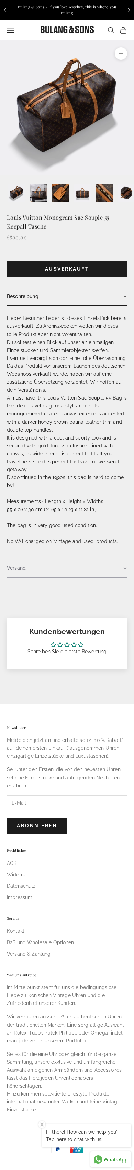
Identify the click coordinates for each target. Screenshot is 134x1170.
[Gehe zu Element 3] (60, 192)
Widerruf (17, 874)
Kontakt (15, 931)
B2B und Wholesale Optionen (40, 942)
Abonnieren (37, 825)
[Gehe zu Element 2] (38, 192)
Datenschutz (21, 886)
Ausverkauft (67, 269)
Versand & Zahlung (29, 954)
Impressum (19, 897)
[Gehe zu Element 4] (82, 192)
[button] (67, 297)
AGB (11, 863)
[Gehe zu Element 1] (16, 192)
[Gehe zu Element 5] (104, 192)
